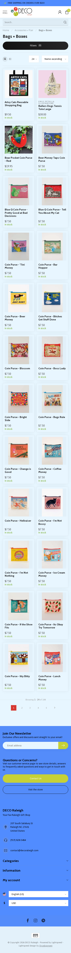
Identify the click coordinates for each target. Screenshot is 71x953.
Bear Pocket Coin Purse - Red (18, 159)
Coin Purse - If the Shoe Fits (18, 626)
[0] (66, 12)
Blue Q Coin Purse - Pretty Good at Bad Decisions (16, 212)
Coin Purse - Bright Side (16, 419)
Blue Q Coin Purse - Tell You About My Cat (52, 211)
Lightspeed (57, 942)
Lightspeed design (27, 945)
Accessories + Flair (24, 30)
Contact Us (35, 778)
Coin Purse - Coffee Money (49, 470)
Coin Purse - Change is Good (18, 470)
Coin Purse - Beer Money (15, 318)
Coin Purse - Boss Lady (52, 368)
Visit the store (35, 789)
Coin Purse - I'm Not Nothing (16, 574)
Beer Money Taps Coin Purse (51, 159)
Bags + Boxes (45, 30)
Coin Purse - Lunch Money (49, 678)
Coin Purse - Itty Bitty (17, 676)
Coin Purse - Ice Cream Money (51, 574)
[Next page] (54, 708)
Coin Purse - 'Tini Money (15, 266)
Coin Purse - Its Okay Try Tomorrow (50, 626)
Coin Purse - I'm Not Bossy (50, 522)
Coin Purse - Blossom (17, 368)
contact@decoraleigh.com (24, 850)
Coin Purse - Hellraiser (18, 520)
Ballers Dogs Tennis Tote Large (50, 107)
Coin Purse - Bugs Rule (51, 417)
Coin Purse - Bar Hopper (47, 266)
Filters (33, 45)
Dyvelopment (46, 945)
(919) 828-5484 (18, 840)
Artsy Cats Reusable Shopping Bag (16, 104)
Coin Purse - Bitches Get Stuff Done (50, 318)
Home (6, 30)
